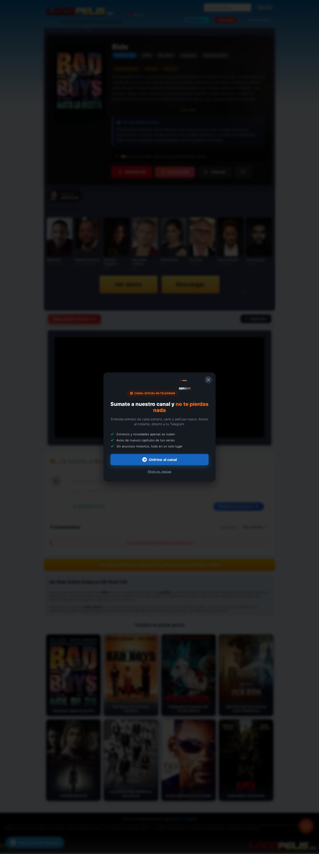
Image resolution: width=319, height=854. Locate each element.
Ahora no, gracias (159, 471)
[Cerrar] (208, 379)
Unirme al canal (163, 459)
